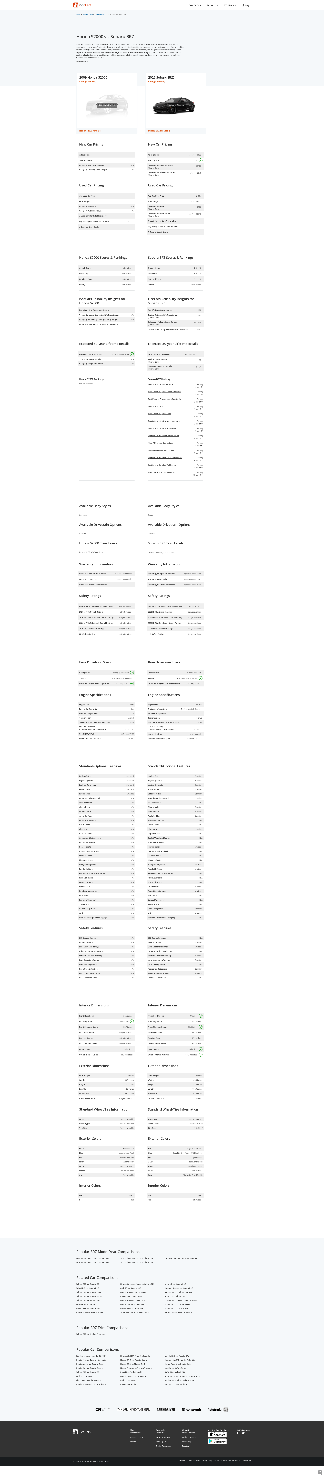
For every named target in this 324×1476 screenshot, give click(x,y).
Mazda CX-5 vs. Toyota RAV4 (177, 1356)
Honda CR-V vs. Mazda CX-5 (132, 1364)
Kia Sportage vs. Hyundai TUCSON (91, 1356)
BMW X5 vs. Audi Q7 (129, 1384)
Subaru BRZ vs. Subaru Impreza (178, 1292)
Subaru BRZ (100, 14)
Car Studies (160, 1433)
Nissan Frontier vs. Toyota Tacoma (136, 1368)
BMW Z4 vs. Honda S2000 (87, 1304)
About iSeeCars (188, 1433)
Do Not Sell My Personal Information (227, 1461)
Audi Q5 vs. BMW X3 (84, 1376)
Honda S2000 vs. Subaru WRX (177, 1304)
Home (78, 14)
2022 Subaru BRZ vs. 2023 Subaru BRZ (92, 1258)
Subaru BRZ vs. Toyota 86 (87, 1284)
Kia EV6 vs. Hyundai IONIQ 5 (88, 1380)
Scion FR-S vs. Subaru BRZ (87, 1288)
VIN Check (229, 5)
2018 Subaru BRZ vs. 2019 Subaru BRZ (136, 1258)
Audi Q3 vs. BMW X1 (129, 1380)
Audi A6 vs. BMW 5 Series (175, 1368)
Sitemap (182, 1461)
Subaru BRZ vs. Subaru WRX (88, 1300)
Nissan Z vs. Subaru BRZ (175, 1284)
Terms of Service (193, 1461)
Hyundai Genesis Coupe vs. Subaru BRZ (137, 1284)
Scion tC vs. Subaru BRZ (175, 1296)
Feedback (186, 1446)
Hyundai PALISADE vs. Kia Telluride (180, 1360)
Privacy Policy (207, 1461)
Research (211, 5)
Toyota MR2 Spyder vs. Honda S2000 (181, 1300)
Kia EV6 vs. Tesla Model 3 (176, 1384)
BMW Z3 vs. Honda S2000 (131, 1296)
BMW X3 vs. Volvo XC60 (175, 1372)
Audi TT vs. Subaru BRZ (130, 1288)
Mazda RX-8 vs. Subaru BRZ (132, 1308)
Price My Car (161, 1441)
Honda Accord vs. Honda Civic (177, 1364)
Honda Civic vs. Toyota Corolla (89, 1368)
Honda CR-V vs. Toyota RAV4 (133, 1376)
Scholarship (186, 1441)
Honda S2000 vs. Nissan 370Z (133, 1300)
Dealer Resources (163, 1446)
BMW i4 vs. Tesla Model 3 (131, 1372)
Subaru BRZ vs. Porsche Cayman (134, 1312)
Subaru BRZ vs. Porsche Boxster (178, 1312)
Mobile (133, 1441)
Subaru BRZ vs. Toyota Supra (89, 1296)
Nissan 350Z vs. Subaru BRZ (88, 1308)
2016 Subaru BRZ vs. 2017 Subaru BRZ (92, 1262)
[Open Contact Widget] (320, 1472)
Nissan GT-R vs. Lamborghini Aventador (182, 1376)
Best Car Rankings (163, 1437)
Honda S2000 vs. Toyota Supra (89, 1312)
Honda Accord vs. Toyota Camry (90, 1364)
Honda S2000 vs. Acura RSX (176, 1308)
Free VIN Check (136, 1437)
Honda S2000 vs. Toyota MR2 (133, 1292)
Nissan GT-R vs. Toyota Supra (133, 1360)
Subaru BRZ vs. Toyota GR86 (88, 1292)
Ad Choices (247, 1461)
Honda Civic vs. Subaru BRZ (132, 1304)
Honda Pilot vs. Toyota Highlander (91, 1360)
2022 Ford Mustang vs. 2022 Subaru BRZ (182, 1258)
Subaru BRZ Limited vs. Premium (90, 1334)
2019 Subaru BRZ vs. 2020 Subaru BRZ (136, 1262)
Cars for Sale (195, 5)
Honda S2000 (88, 14)
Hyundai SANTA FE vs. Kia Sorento (135, 1356)
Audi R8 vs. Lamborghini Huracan (179, 1380)
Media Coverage (189, 1437)
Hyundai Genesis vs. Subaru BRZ (179, 1288)
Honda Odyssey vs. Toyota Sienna (91, 1384)
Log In (247, 5)
